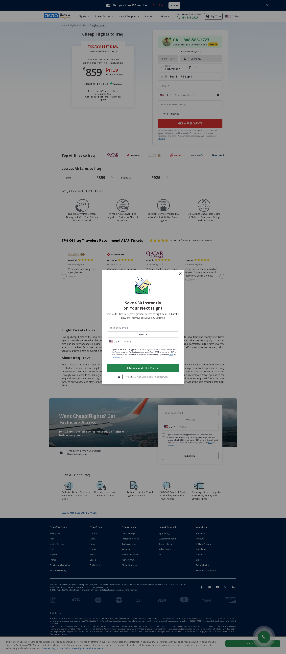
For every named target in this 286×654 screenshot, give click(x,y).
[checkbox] (108, 349)
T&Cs (171, 355)
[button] (114, 341)
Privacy (138, 377)
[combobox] (143, 327)
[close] (180, 274)
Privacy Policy (117, 357)
